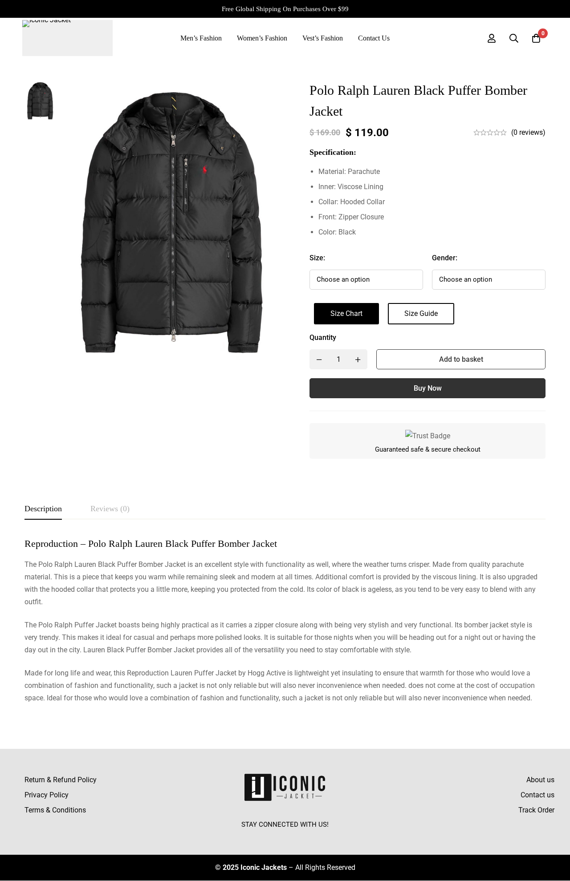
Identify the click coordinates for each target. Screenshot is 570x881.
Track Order (536, 810)
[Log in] (491, 38)
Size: (317, 258)
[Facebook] (264, 837)
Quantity (322, 337)
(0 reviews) (528, 132)
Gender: (444, 258)
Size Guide (421, 313)
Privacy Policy (46, 795)
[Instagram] (285, 837)
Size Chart (346, 313)
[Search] (514, 38)
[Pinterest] (305, 837)
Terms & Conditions (55, 810)
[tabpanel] (285, 620)
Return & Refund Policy (60, 780)
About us (540, 780)
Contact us (537, 795)
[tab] (43, 509)
